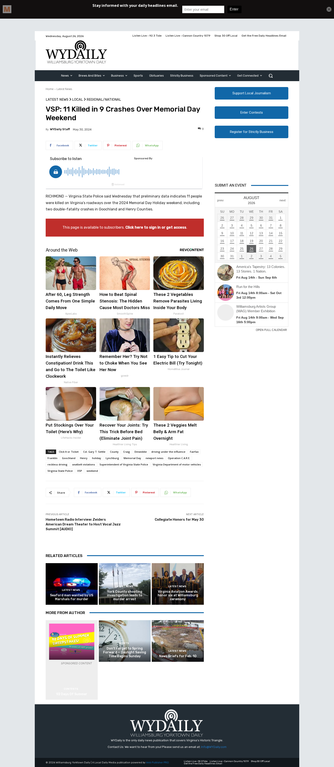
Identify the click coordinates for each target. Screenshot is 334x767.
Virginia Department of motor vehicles (177, 464)
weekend (92, 470)
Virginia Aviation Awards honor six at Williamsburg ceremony (178, 595)
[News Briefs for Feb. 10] (178, 641)
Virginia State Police (60, 470)
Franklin (52, 458)
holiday (96, 458)
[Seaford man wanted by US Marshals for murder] (72, 584)
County (114, 451)
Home (50, 89)
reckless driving (57, 464)
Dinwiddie (141, 451)
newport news (154, 458)
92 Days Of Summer (71, 694)
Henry (83, 458)
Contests (71, 689)
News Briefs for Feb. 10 (178, 656)
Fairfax (194, 451)
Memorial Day (132, 458)
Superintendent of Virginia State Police (124, 464)
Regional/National (104, 99)
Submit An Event (231, 185)
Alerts (124, 643)
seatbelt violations (83, 464)
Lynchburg (112, 458)
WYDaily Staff (60, 129)
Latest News (64, 89)
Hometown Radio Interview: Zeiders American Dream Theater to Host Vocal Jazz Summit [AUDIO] (83, 524)
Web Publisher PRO (157, 762)
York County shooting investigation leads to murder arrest (124, 595)
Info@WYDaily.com (214, 747)
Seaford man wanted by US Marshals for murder (71, 597)
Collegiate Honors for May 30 (179, 519)
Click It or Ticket (69, 451)
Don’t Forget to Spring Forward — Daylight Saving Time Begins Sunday (124, 652)
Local (77, 99)
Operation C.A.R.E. (179, 458)
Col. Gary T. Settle (94, 451)
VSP (79, 470)
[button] (270, 75)
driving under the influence (168, 451)
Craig (126, 451)
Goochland (68, 458)
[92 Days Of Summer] (71, 642)
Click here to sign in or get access (155, 227)
